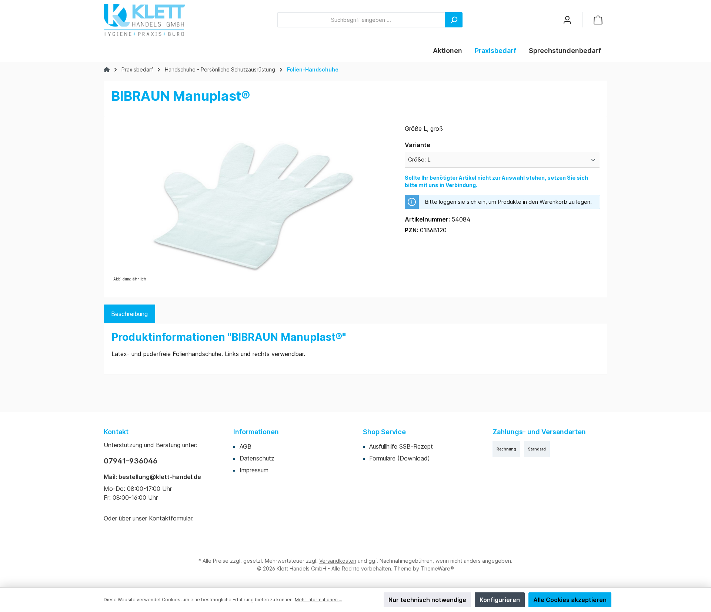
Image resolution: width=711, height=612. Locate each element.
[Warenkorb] (598, 19)
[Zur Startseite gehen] (144, 20)
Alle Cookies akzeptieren (570, 599)
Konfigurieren (500, 599)
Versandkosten (337, 561)
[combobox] (361, 19)
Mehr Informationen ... (318, 599)
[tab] (129, 314)
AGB (245, 446)
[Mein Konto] (567, 19)
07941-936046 (130, 460)
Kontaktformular (170, 518)
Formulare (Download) (399, 458)
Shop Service (384, 432)
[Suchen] (454, 19)
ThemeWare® (437, 568)
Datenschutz (257, 458)
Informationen (256, 432)
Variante (417, 145)
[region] (250, 203)
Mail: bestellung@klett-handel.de (152, 476)
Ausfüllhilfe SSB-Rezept (401, 446)
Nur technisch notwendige (427, 599)
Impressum (254, 470)
